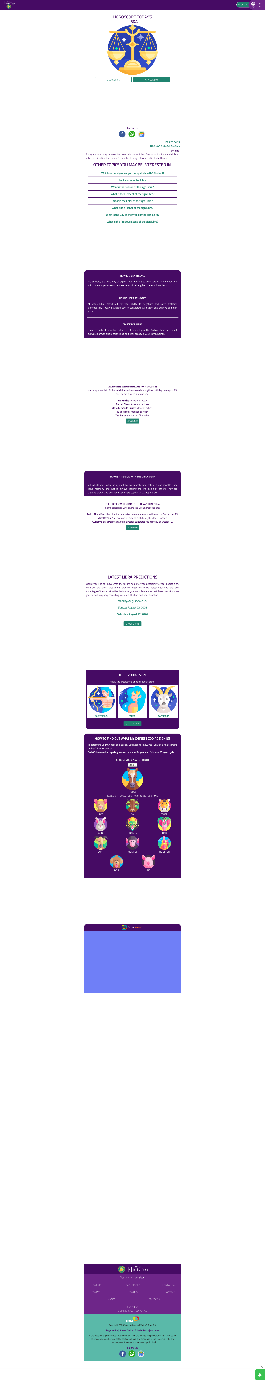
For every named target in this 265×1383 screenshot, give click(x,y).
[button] (26, 86)
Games (111, 1299)
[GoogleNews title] (141, 134)
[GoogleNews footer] (141, 1353)
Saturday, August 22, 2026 (132, 614)
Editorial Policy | (142, 1330)
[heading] (132, 421)
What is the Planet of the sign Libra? (132, 208)
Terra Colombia (132, 1285)
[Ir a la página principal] (88, 934)
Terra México (168, 1285)
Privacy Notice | (127, 1330)
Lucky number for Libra (132, 180)
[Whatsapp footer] (131, 1353)
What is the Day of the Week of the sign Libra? (132, 215)
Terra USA (133, 1292)
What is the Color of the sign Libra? (132, 201)
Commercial (125, 1311)
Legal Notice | (113, 1330)
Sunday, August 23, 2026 (132, 607)
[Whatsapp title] (131, 134)
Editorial (141, 1311)
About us (154, 1330)
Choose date (132, 623)
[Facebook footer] (122, 1353)
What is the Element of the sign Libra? (132, 194)
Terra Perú (96, 1292)
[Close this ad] (262, 1367)
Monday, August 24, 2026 (132, 601)
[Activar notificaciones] (247, 1374)
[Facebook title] (122, 134)
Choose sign (132, 723)
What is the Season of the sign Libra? (132, 187)
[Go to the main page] (9, 5)
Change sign (113, 79)
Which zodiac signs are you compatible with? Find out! (132, 173)
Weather (170, 1292)
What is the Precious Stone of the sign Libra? (132, 221)
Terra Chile (96, 1285)
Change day (151, 79)
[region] (132, 104)
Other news (154, 1299)
